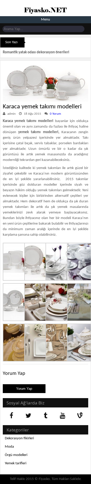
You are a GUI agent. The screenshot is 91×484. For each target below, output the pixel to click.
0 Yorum (55, 113)
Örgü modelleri (16, 455)
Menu (45, 19)
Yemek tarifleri (15, 463)
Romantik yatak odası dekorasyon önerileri (36, 52)
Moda (9, 447)
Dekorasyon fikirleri (19, 438)
